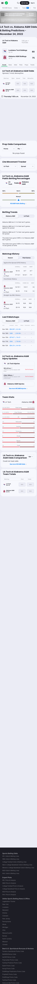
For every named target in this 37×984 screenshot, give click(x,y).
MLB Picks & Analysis (9, 892)
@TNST (12, 337)
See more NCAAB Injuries (17, 388)
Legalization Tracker (8, 901)
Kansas (4, 936)
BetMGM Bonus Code (9, 954)
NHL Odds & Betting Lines (10, 873)
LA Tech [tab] (26, 216)
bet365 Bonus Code (8, 957)
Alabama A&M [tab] (10, 216)
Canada (4, 944)
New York (5, 904)
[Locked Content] (18, 199)
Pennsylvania (6, 921)
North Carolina (7, 939)
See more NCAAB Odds (17, 464)
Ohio (3, 930)
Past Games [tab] (27, 258)
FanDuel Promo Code (9, 980)
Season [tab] (10, 258)
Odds (15, 65)
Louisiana (5, 907)
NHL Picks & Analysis (9, 894)
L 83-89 (17, 329)
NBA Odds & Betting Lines (10, 859)
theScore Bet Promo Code (10, 983)
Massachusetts (7, 933)
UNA (11, 341)
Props (26, 65)
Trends (32, 65)
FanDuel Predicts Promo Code (12, 963)
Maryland (5, 910)
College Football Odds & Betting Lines (14, 862)
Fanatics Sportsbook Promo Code (13, 951)
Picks (20, 65)
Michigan (5, 927)
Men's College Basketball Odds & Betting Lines (17, 865)
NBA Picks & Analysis (9, 883)
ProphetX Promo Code (9, 974)
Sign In (33, 3)
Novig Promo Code (8, 968)
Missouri (5, 941)
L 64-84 (17, 333)
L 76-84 (17, 341)
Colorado (5, 916)
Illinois (4, 924)
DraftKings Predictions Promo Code (13, 971)
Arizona (4, 913)
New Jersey (6, 918)
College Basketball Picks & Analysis (13, 889)
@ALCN (12, 345)
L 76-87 (17, 337)
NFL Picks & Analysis (9, 880)
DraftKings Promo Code (9, 977)
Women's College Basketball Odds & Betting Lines (18, 867)
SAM (11, 333)
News (10, 65)
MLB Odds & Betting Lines (10, 870)
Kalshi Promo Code (8, 965)
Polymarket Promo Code (10, 960)
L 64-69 (17, 345)
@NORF (12, 329)
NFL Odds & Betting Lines (10, 856)
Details (4, 65)
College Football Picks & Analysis (12, 886)
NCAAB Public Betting (17, 203)
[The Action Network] (6, 3)
